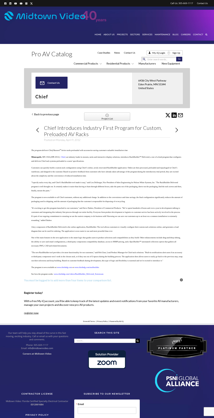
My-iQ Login (158, 52)
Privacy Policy (102, 321)
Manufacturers (147, 63)
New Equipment (171, 63)
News (117, 52)
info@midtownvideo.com (40, 348)
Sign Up (176, 52)
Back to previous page (46, 114)
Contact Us (129, 52)
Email (81, 404)
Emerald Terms (89, 321)
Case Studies (104, 52)
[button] (206, 34)
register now (31, 313)
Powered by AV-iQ (117, 321)
